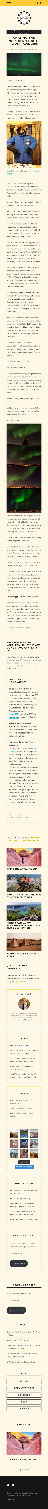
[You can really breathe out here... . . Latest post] (34, 1133)
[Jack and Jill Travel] (24, 18)
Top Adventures (30, 840)
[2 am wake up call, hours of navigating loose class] (24, 1143)
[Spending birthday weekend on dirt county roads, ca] (14, 1133)
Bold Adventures (24, 1388)
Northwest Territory (22, 31)
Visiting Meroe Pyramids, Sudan (22, 955)
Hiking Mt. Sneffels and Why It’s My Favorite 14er (24, 896)
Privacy (12, 1499)
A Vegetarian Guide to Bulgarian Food (24, 1219)
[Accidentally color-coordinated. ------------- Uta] (24, 1153)
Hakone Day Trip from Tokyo (20, 1198)
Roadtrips (24, 1395)
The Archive (24, 1409)
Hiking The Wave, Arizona (22, 869)
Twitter (19, 817)
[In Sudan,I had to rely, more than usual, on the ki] (34, 1153)
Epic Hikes (24, 1381)
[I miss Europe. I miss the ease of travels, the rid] (34, 1143)
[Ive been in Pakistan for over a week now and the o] (14, 1153)
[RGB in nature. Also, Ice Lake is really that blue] (24, 1133)
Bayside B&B (14, 717)
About (8, 1499)
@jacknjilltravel (20, 981)
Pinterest (28, 817)
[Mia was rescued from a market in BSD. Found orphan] (14, 1143)
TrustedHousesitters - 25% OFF (21, 1108)
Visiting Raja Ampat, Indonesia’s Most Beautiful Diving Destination (23, 925)
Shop (24, 1402)
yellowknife (34, 49)
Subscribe (18, 1263)
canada (28, 49)
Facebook (10, 817)
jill (21, 49)
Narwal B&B (13, 714)
